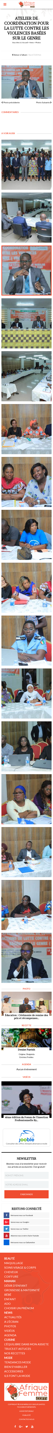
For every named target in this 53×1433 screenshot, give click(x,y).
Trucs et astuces (17, 1348)
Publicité (26, 1415)
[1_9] (26, 588)
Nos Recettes (14, 1353)
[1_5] (26, 376)
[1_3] (26, 270)
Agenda (10, 1335)
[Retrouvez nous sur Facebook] (15, 1426)
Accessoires (13, 1371)
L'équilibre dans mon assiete (26, 1344)
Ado (7, 1303)
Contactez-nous (26, 1419)
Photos (10, 1326)
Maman (9, 1281)
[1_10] (26, 641)
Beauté (9, 1258)
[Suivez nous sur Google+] (20, 1426)
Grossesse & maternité (22, 1290)
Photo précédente (11, 102)
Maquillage (13, 1263)
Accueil (25, 42)
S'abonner (26, 1194)
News (32, 42)
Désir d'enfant (15, 1285)
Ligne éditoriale (26, 1411)
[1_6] (26, 429)
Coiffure (11, 1276)
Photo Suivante (43, 102)
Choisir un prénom (19, 1308)
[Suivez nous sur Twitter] (27, 1426)
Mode (8, 1357)
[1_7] (26, 482)
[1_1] (26, 165)
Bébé (7, 1294)
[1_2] (26, 218)
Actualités (12, 1317)
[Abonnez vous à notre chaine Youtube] (32, 1426)
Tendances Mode (17, 1362)
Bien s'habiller (15, 1366)
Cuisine (9, 1339)
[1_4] (26, 323)
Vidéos (9, 1330)
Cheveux (11, 1272)
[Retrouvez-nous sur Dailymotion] (38, 1426)
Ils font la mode (17, 1375)
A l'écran (11, 1321)
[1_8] (26, 535)
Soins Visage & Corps (20, 1267)
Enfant (10, 1299)
